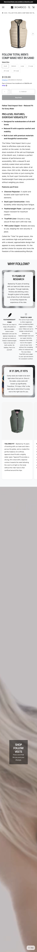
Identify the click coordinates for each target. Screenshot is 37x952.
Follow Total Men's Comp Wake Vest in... (21, 13)
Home (5, 13)
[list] (18, 336)
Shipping (4, 80)
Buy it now (18, 97)
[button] (3, 7)
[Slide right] (32, 33)
